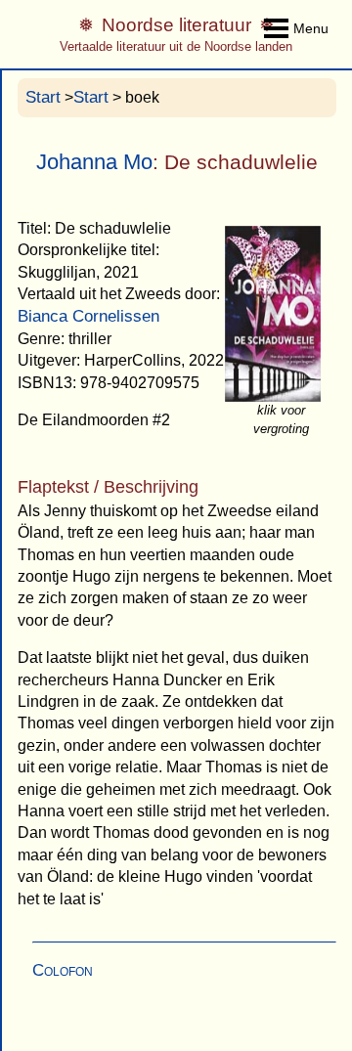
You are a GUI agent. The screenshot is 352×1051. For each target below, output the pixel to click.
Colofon (62, 970)
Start (43, 97)
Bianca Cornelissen (88, 316)
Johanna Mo (94, 162)
